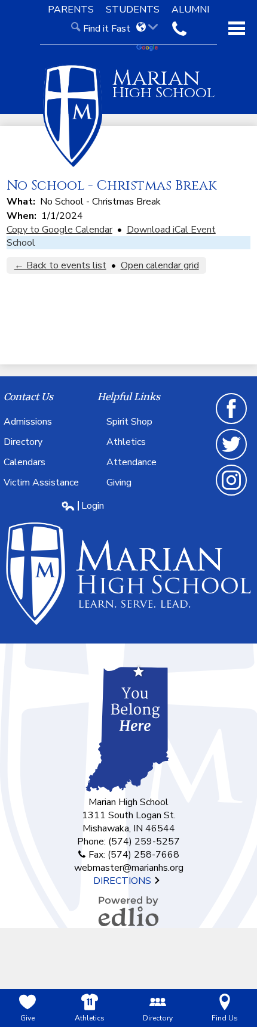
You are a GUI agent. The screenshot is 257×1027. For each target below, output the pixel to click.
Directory (23, 441)
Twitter (232, 459)
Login (82, 505)
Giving (118, 482)
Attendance (131, 462)
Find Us (225, 1018)
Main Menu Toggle (236, 28)
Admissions (28, 421)
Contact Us (28, 397)
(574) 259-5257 (144, 841)
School (21, 242)
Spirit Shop (129, 421)
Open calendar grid (160, 265)
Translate (151, 48)
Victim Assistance (41, 482)
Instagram (232, 495)
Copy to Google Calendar (59, 229)
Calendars (24, 462)
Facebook (232, 423)
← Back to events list (60, 265)
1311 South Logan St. (129, 815)
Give (27, 1018)
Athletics (126, 441)
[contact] (179, 28)
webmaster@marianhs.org (128, 867)
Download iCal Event (171, 229)
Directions (123, 880)
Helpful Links (128, 397)
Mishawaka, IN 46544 (128, 828)
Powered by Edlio (128, 911)
